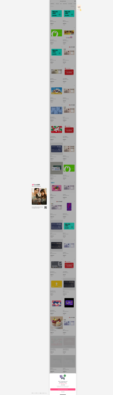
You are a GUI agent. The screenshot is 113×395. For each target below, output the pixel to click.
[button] (33, 393)
